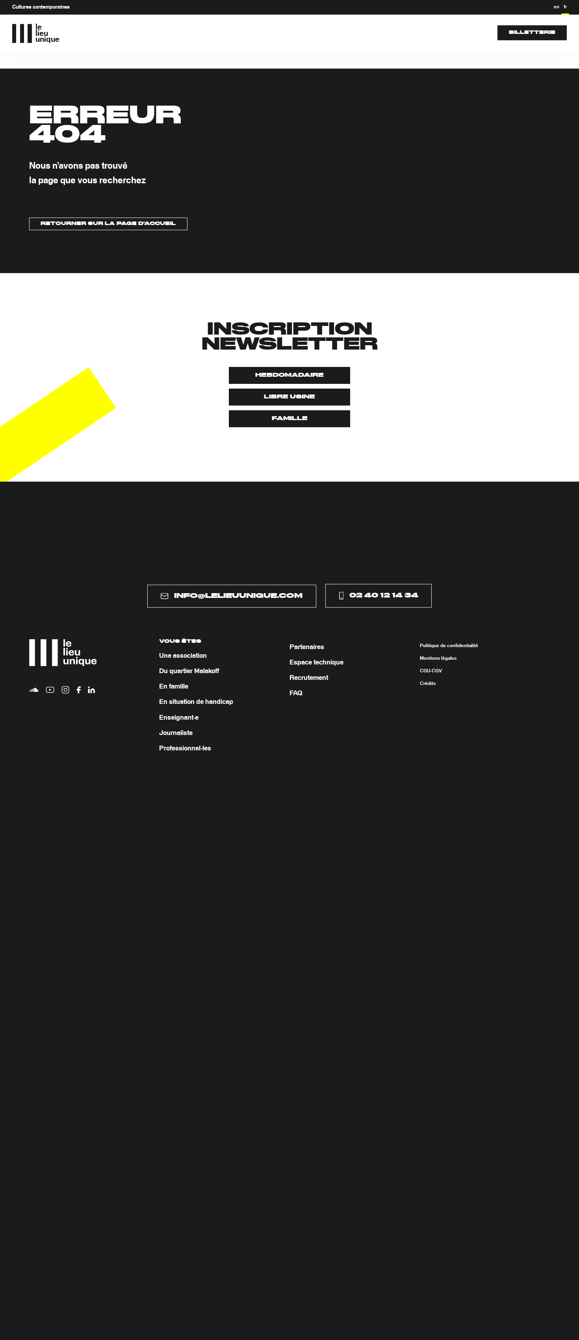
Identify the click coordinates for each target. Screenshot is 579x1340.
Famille (290, 418)
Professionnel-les (185, 748)
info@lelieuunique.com (238, 595)
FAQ (296, 693)
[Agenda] (203, 33)
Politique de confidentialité (449, 645)
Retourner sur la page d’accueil (108, 223)
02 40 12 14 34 (383, 595)
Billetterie (532, 32)
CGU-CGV (431, 671)
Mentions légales (438, 658)
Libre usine (289, 397)
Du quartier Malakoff (189, 671)
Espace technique (316, 662)
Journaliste (176, 733)
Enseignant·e (179, 717)
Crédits (428, 683)
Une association (183, 655)
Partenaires (307, 646)
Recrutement (309, 677)
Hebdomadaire (289, 375)
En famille (173, 686)
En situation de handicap (196, 701)
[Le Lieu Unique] (246, 33)
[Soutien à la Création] (306, 33)
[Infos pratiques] (366, 33)
